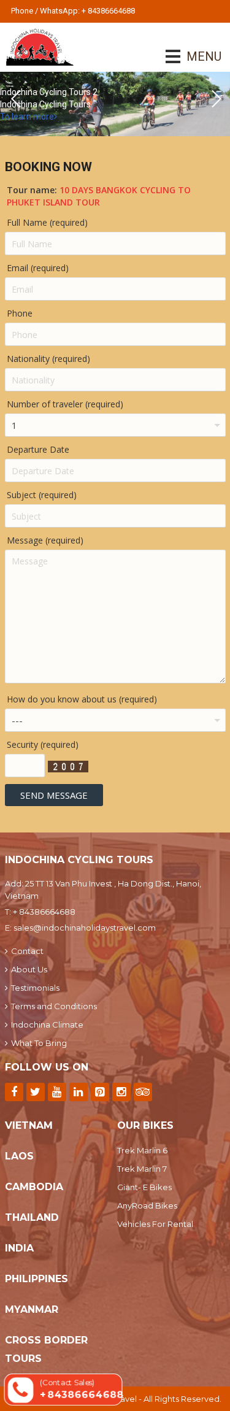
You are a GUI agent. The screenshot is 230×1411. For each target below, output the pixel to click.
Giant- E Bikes (144, 1187)
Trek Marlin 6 (142, 1150)
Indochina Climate (47, 1024)
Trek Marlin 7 (142, 1169)
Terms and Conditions (54, 1006)
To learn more (27, 116)
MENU (186, 56)
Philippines (36, 1279)
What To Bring (39, 1043)
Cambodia (34, 1187)
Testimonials (35, 988)
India (19, 1248)
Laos (19, 1156)
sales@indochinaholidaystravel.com (84, 927)
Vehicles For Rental (155, 1224)
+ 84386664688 (44, 912)
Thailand (32, 1217)
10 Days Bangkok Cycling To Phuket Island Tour (99, 196)
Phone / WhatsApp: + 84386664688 (73, 10)
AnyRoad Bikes (147, 1205)
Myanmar (31, 1309)
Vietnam (29, 1125)
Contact (27, 951)
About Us (29, 969)
